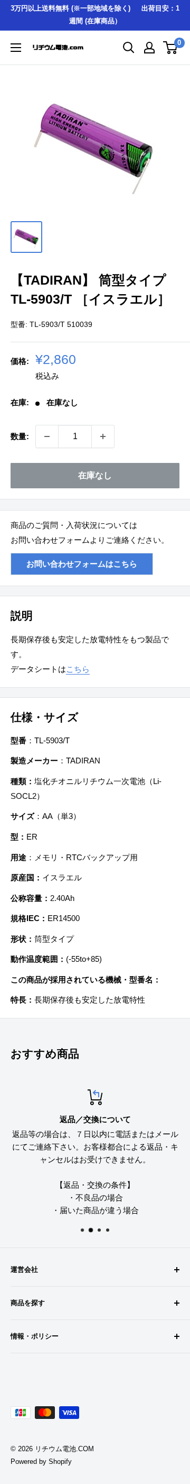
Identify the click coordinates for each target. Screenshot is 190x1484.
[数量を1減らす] (47, 436)
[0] (170, 47)
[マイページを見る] (149, 47)
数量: (20, 436)
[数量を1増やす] (103, 436)
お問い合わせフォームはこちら (81, 563)
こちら (78, 668)
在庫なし (95, 475)
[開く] (129, 47)
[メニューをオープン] (16, 47)
